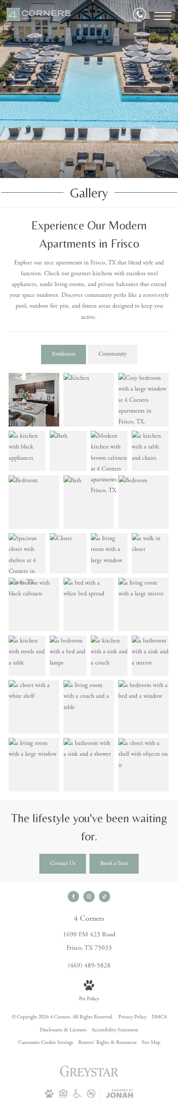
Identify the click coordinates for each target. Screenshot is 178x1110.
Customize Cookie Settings (45, 1042)
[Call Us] (139, 16)
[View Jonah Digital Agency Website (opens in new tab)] (119, 1095)
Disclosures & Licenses (63, 1030)
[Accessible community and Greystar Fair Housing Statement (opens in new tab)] (77, 1096)
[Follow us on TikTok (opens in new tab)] (104, 896)
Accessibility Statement (115, 1030)
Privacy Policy (132, 1017)
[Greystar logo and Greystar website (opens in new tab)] (89, 1076)
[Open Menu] (163, 16)
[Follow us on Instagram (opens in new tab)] (89, 896)
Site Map (151, 1042)
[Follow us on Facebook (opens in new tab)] (73, 896)
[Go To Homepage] (38, 16)
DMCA (159, 1017)
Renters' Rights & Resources (107, 1042)
